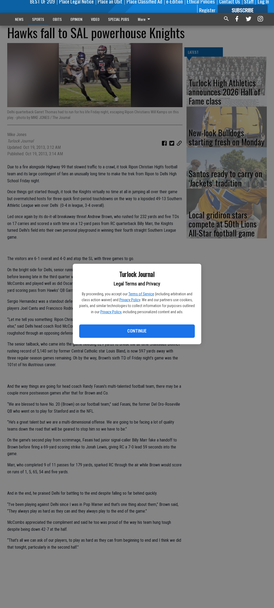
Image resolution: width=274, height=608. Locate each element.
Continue (136, 331)
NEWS (19, 19)
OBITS (57, 19)
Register (207, 9)
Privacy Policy (129, 300)
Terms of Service (141, 294)
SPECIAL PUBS (118, 19)
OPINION (76, 19)
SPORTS (38, 19)
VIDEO (95, 19)
